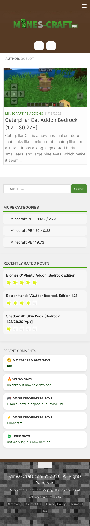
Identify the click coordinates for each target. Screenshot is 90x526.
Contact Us (33, 504)
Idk (9, 366)
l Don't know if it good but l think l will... (37, 404)
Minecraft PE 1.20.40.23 (30, 230)
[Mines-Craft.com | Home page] (45, 20)
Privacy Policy (56, 504)
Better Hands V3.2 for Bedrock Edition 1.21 (41, 295)
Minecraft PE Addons (24, 113)
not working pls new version (29, 442)
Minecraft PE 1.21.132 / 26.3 (33, 219)
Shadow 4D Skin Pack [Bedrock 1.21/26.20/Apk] (33, 319)
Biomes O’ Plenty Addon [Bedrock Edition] (41, 275)
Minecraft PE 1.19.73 (27, 242)
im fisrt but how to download (29, 385)
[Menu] (84, 5)
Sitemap (14, 504)
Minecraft (14, 423)
